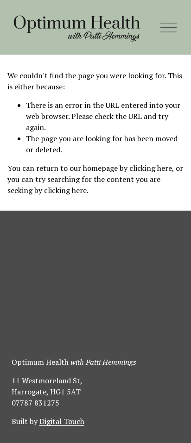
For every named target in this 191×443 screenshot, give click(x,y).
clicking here (150, 168)
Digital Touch (61, 421)
